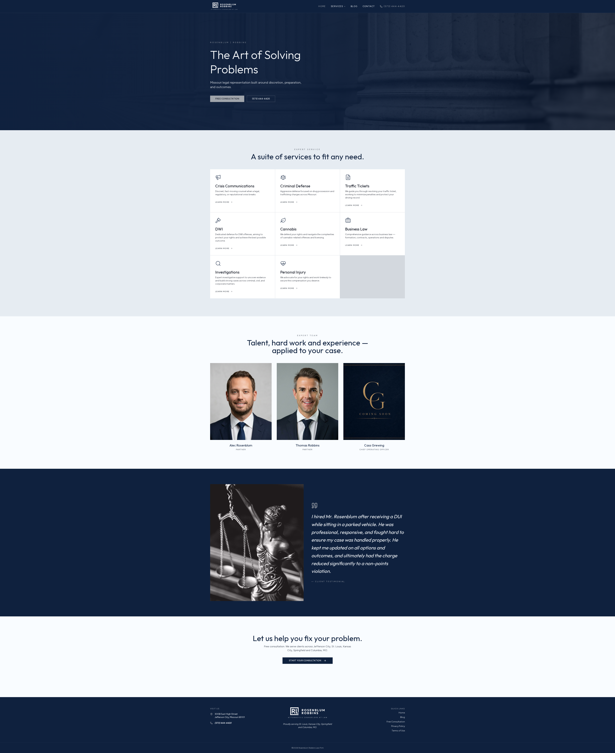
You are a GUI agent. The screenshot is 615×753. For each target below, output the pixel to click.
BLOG (354, 6)
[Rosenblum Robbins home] (224, 6)
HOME (322, 6)
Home (402, 712)
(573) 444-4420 (394, 6)
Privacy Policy (398, 726)
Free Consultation (396, 721)
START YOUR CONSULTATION (305, 660)
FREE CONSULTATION (227, 98)
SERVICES (337, 6)
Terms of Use (398, 730)
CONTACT (369, 6)
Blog (402, 717)
